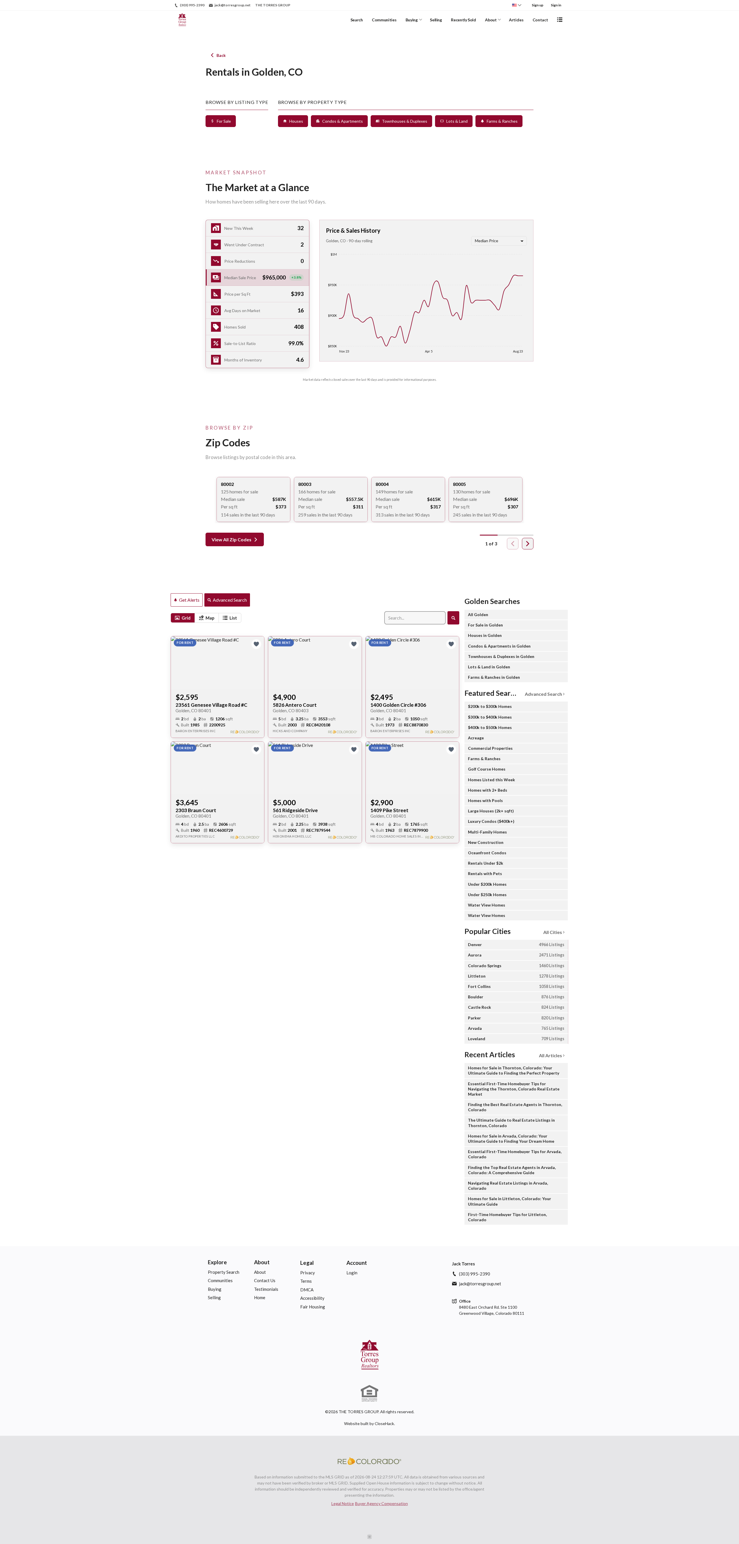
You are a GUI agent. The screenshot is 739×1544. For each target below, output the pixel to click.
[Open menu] (560, 20)
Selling (436, 19)
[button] (257, 277)
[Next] (527, 543)
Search (356, 19)
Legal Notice (342, 1503)
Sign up (537, 5)
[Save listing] (256, 644)
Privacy (307, 1272)
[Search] (453, 617)
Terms (306, 1281)
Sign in (556, 5)
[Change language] (517, 5)
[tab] (183, 617)
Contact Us (264, 1280)
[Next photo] (257, 662)
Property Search (223, 1272)
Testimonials (266, 1289)
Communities (384, 19)
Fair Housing (312, 1306)
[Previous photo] (177, 662)
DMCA (306, 1289)
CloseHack (384, 1423)
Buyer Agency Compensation (381, 1503)
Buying (412, 19)
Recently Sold (463, 19)
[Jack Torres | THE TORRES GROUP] (369, 1354)
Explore (217, 1262)
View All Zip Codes (231, 539)
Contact (540, 19)
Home (259, 1297)
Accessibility (312, 1298)
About (491, 19)
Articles (516, 19)
